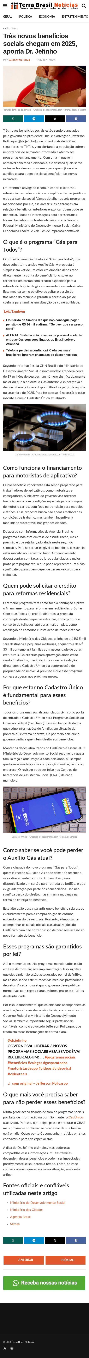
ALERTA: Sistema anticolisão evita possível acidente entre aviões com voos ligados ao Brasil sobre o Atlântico (44, 339)
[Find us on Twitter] (4, 1348)
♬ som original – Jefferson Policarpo (38, 1083)
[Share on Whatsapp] (13, 118)
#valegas (35, 1063)
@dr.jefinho (17, 1040)
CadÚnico (76, 1117)
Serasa (15, 1224)
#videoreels (17, 1074)
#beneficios (17, 1063)
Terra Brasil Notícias (23, 1342)
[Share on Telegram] (34, 118)
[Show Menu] (5, 6)
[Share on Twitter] (55, 118)
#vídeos (45, 1068)
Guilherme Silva (19, 60)
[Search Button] (84, 6)
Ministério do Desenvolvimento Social (37, 1202)
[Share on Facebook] (76, 118)
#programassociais (60, 1057)
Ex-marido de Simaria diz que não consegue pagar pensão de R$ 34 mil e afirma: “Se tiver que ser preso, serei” (44, 324)
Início (6, 28)
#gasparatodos (55, 1063)
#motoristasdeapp (23, 1068)
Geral (7, 16)
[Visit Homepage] (44, 5)
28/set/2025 (46, 60)
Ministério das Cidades (26, 1209)
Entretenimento (75, 16)
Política (25, 16)
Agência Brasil (20, 1217)
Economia (47, 16)
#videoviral (61, 1068)
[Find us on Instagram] (12, 1348)
